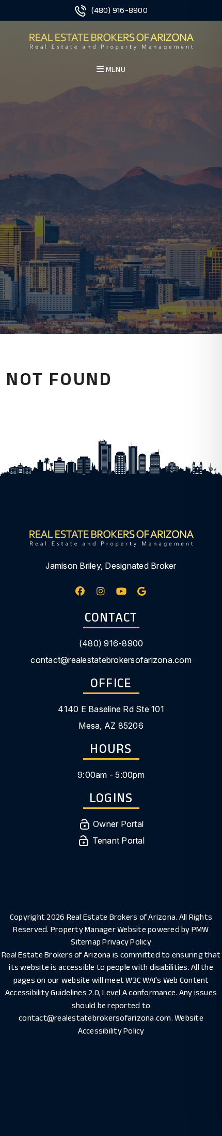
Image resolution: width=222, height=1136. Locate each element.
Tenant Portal (117, 840)
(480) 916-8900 (119, 10)
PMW (200, 929)
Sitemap (86, 941)
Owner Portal (117, 824)
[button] (80, 591)
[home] (111, 40)
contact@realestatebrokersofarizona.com (111, 660)
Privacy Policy (126, 941)
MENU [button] (114, 69)
